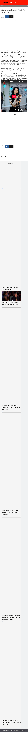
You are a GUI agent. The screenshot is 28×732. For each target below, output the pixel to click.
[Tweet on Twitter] (11, 16)
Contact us (12, 730)
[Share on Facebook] (7, 16)
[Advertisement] (14, 35)
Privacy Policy (6, 730)
